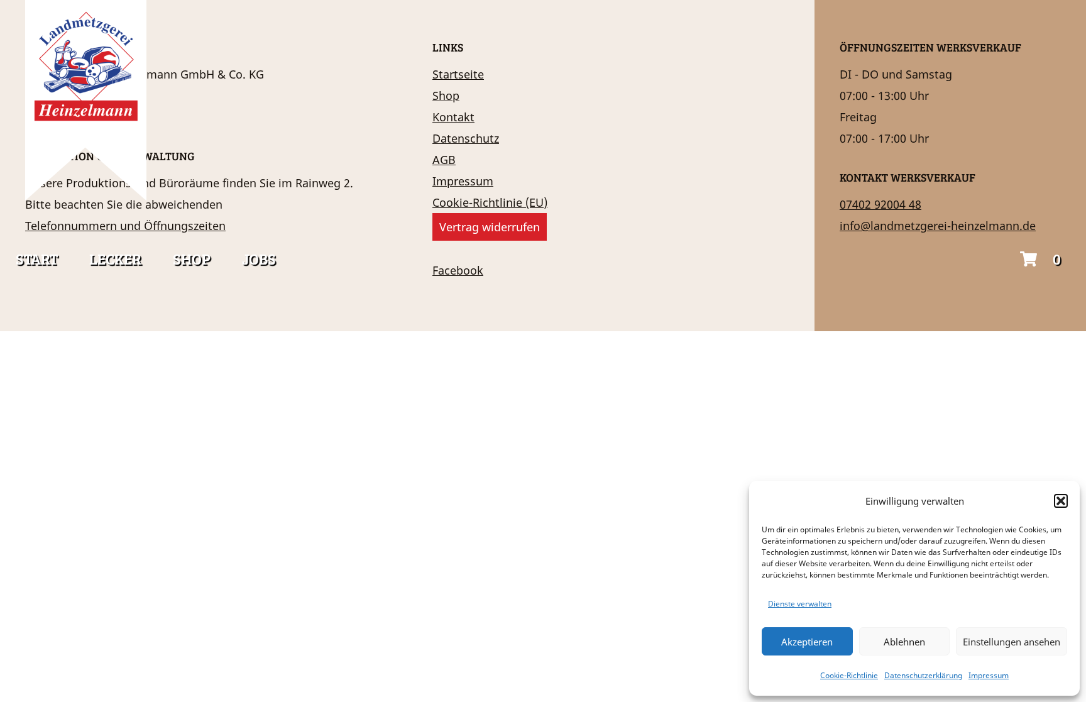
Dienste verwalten (799, 603)
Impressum (988, 675)
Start (37, 258)
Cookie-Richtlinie (849, 675)
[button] (1061, 501)
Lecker (115, 258)
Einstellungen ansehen (1011, 641)
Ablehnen (904, 641)
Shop (192, 258)
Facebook (457, 270)
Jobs (259, 258)
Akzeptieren (807, 641)
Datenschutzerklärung (923, 675)
